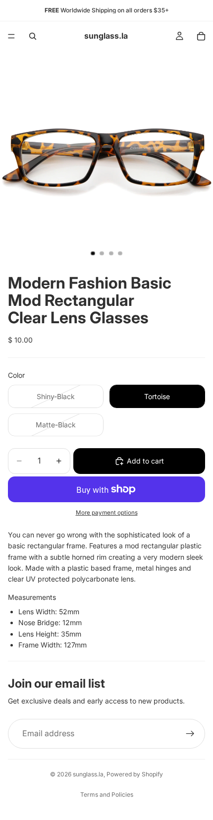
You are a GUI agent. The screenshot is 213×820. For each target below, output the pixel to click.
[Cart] (201, 36)
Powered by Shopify (134, 774)
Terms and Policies (106, 794)
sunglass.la (88, 774)
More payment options (107, 512)
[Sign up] (190, 733)
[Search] (33, 36)
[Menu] (11, 36)
